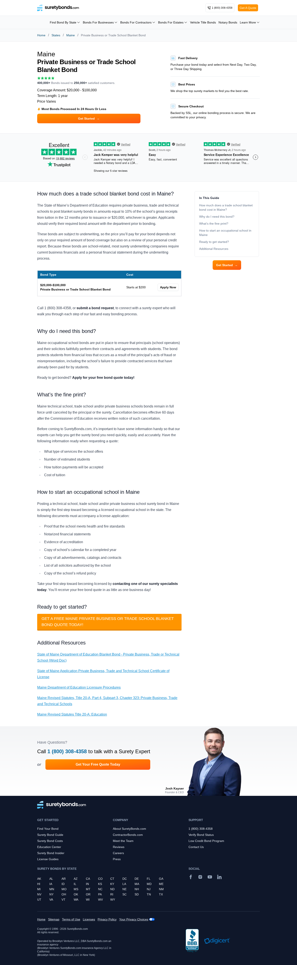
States (56, 35)
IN (87, 884)
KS (100, 884)
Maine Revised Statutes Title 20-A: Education (72, 714)
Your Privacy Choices (133, 919)
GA (161, 878)
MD (149, 884)
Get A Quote (248, 8)
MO (64, 889)
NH (137, 889)
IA (50, 884)
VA (51, 899)
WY (112, 899)
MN (51, 889)
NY (51, 894)
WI (88, 899)
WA (76, 899)
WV (100, 899)
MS (76, 889)
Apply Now (168, 287)
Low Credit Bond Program (206, 841)
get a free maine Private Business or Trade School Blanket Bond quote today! (108, 621)
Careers (118, 853)
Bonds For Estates (171, 22)
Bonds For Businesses (98, 22)
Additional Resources (213, 248)
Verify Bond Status (201, 834)
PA (100, 894)
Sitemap (53, 919)
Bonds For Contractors (136, 22)
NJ (148, 889)
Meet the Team (123, 841)
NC (100, 889)
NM (161, 889)
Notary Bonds (228, 22)
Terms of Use (71, 919)
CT (112, 878)
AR (64, 878)
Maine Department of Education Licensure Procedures (79, 687)
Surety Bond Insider (50, 853)
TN (149, 894)
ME (161, 884)
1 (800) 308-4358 (67, 751)
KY (112, 884)
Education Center (49, 847)
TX (161, 894)
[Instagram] (200, 877)
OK (76, 894)
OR (88, 894)
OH (64, 894)
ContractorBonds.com (128, 834)
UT (39, 899)
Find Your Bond (47, 828)
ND (112, 889)
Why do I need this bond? (216, 216)
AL (51, 878)
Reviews (118, 847)
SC (124, 894)
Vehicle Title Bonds (203, 22)
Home (41, 35)
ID (63, 884)
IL (75, 884)
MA (137, 884)
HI (38, 884)
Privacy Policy (107, 919)
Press (117, 859)
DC (124, 878)
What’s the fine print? (213, 223)
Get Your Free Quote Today (98, 764)
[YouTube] (210, 877)
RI (111, 894)
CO (100, 878)
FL (148, 878)
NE (124, 889)
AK (39, 878)
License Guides (47, 859)
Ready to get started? (214, 242)
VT (63, 899)
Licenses (89, 919)
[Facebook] (191, 877)
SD (137, 894)
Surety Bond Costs (50, 841)
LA (124, 884)
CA (88, 878)
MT (88, 889)
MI (39, 889)
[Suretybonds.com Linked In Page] (219, 877)
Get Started (227, 265)
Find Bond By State (63, 22)
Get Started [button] (89, 118)
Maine (70, 35)
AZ (76, 878)
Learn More (248, 22)
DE (137, 878)
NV (39, 894)
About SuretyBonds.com (129, 828)
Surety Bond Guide (50, 834)
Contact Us (196, 847)
